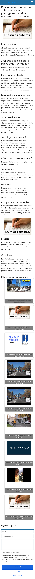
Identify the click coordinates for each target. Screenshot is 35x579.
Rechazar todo (17, 575)
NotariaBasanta (14, 2)
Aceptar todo (17, 567)
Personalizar (17, 571)
